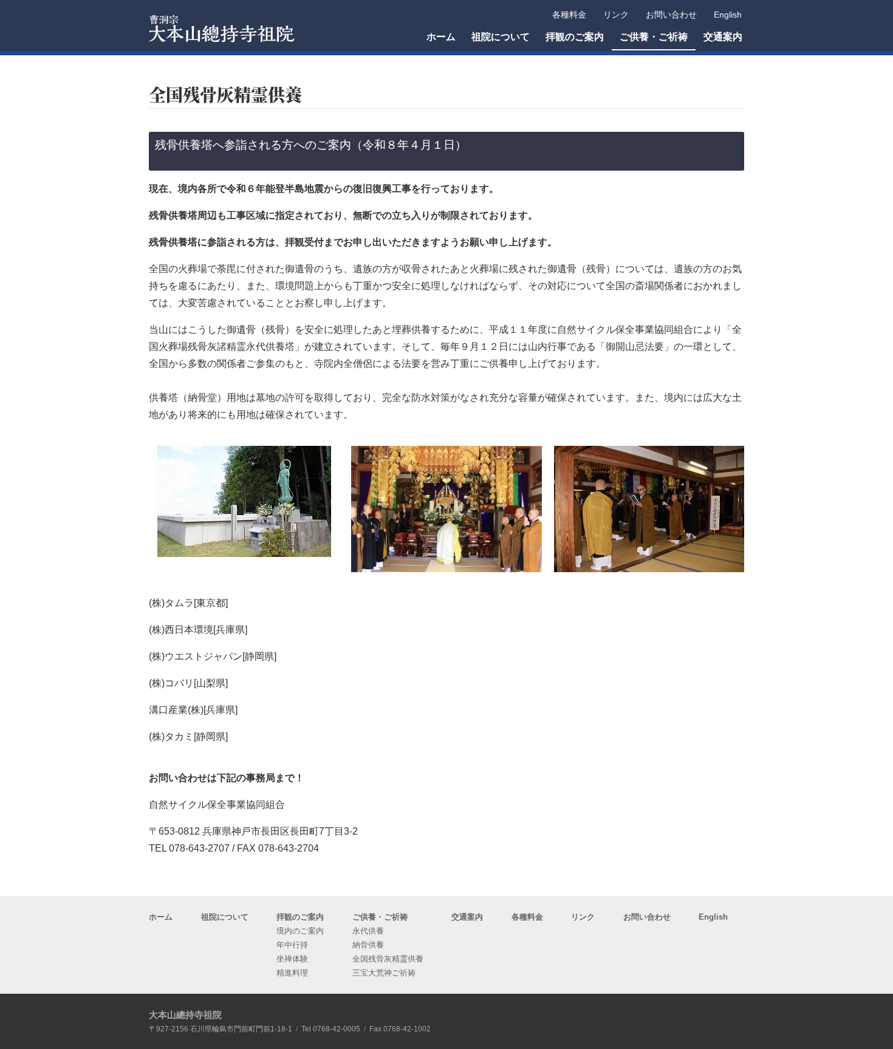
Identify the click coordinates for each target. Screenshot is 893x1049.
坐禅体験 (292, 958)
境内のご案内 (300, 930)
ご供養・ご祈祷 (380, 916)
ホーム (161, 916)
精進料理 (292, 972)
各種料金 (527, 916)
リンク (583, 916)
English (713, 916)
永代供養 (368, 930)
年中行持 (292, 944)
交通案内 (467, 916)
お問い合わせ (647, 916)
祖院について (224, 916)
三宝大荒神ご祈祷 (384, 972)
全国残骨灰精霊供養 (387, 958)
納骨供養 (368, 944)
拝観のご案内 (300, 916)
